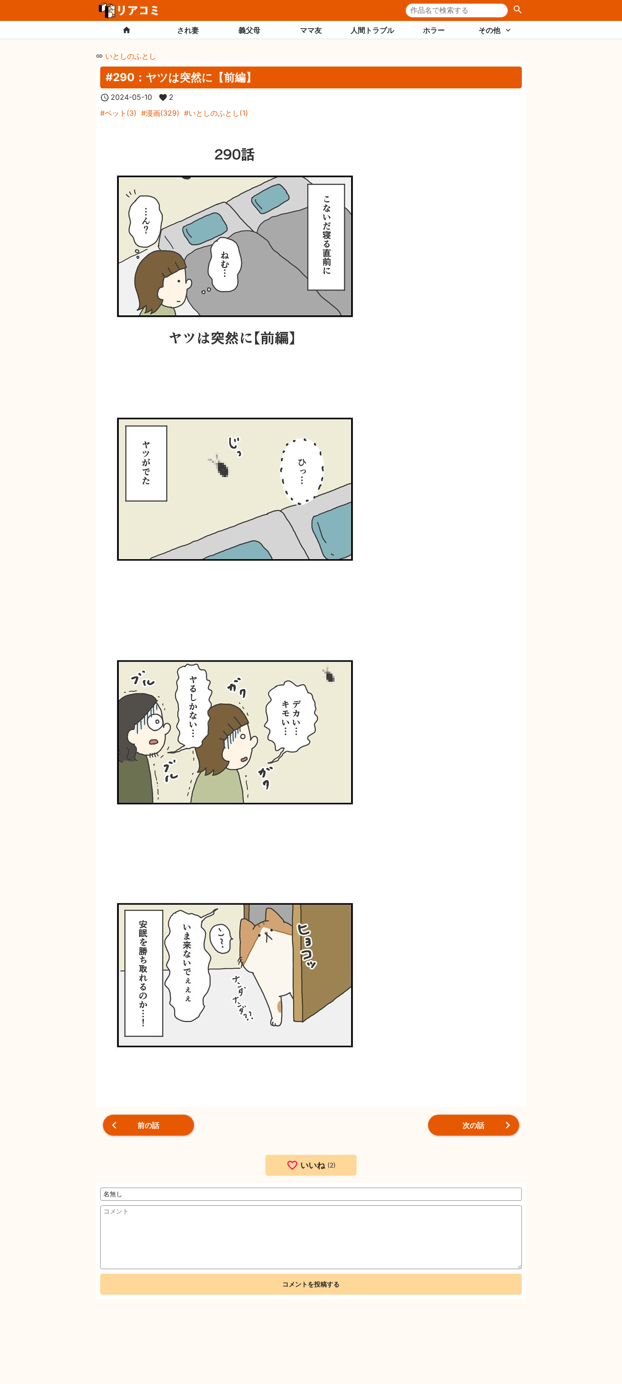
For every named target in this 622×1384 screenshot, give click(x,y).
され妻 (188, 30)
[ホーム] (126, 30)
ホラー (434, 30)
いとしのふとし (130, 56)
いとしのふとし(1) (218, 113)
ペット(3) (121, 113)
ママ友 (311, 30)
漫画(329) (162, 113)
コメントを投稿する (311, 1284)
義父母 (249, 30)
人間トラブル (372, 30)
